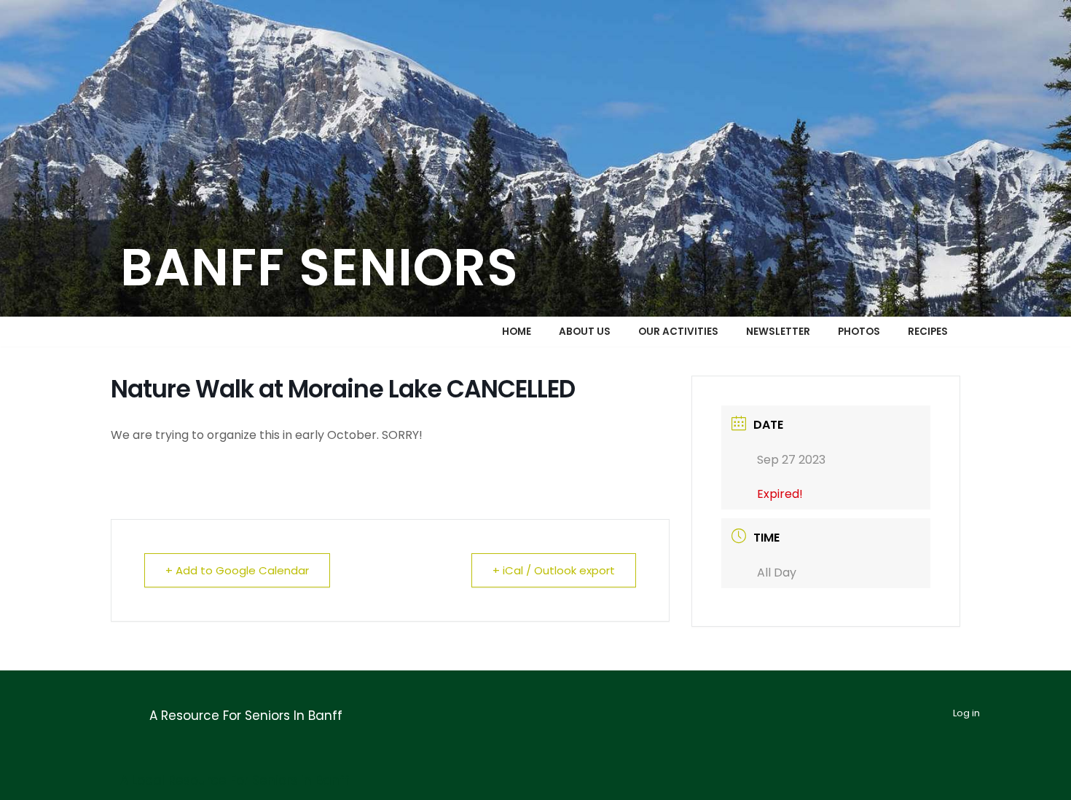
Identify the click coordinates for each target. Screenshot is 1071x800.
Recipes (928, 331)
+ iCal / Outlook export (554, 570)
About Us (585, 331)
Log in (966, 713)
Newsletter (778, 331)
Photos (859, 331)
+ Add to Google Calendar (237, 570)
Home (516, 331)
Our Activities (678, 331)
